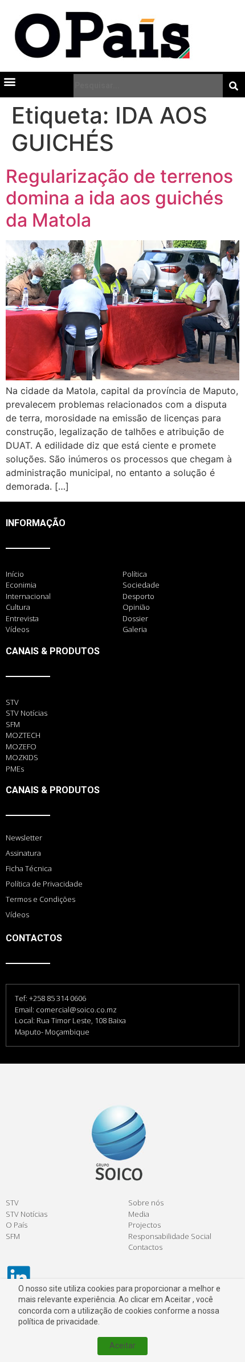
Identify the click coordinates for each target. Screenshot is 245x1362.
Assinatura (23, 853)
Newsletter (24, 837)
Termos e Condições (40, 899)
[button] (9, 81)
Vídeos (17, 914)
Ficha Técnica (29, 868)
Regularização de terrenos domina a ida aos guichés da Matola (119, 198)
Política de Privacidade (44, 884)
